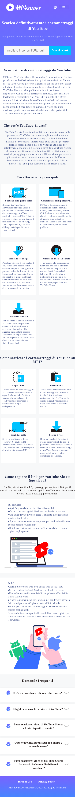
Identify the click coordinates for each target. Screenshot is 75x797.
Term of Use (25, 781)
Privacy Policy (46, 781)
